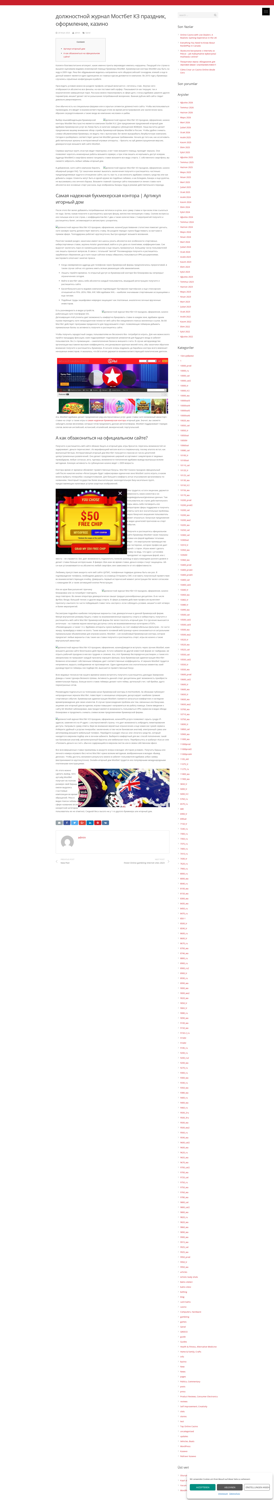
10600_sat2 (185, 679)
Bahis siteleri (186, 1282)
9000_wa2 (185, 993)
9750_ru (184, 1182)
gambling (184, 1316)
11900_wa (185, 779)
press (183, 1391)
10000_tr (184, 385)
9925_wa (184, 1252)
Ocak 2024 (185, 252)
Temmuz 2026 (187, 107)
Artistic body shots (189, 1277)
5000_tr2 (184, 794)
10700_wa (185, 709)
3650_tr (183, 784)
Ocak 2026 (185, 132)
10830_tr (184, 724)
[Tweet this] (74, 822)
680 (182, 809)
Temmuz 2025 (187, 162)
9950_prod (185, 1257)
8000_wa (184, 878)
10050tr (184, 440)
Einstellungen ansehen (258, 1487)
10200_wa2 (185, 520)
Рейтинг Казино (188, 1456)
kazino (183, 1361)
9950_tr (183, 1262)
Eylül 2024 (185, 212)
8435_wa (184, 903)
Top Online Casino (189, 1426)
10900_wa (185, 734)
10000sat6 (185, 415)
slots (182, 1411)
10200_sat (185, 510)
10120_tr (184, 470)
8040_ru (184, 883)
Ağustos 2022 (186, 336)
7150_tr (183, 823)
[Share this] (66, 822)
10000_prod (185, 365)
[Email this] (59, 822)
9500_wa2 (185, 1127)
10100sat (184, 460)
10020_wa (185, 420)
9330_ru (184, 1082)
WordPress (185, 1446)
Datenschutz (234, 1493)
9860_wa (184, 1227)
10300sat (184, 540)
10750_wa (185, 719)
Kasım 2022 (185, 321)
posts (182, 1386)
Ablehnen (229, 1487)
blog (182, 1297)
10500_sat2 (185, 619)
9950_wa (184, 1267)
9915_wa (184, 1242)
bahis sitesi (185, 1287)
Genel (87, 33)
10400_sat (185, 579)
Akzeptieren (202, 1487)
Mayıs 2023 (185, 291)
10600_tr (184, 684)
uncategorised (187, 1431)
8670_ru (184, 943)
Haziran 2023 (186, 286)
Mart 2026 (185, 122)
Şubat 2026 (185, 127)
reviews (184, 1401)
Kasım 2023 (185, 262)
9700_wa (184, 1172)
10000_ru (184, 370)
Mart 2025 (185, 182)
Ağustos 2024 (186, 217)
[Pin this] (97, 822)
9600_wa (184, 1147)
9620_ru (184, 1152)
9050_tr (183, 1003)
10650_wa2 (185, 704)
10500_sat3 (185, 624)
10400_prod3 (186, 575)
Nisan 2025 (185, 177)
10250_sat (185, 530)
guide (183, 1336)
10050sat (184, 435)
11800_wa (185, 774)
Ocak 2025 (185, 192)
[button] (266, 11)
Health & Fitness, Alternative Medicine (198, 1346)
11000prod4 (186, 754)
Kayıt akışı (185, 1480)
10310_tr (184, 545)
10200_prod (185, 500)
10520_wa (185, 644)
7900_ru (184, 868)
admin (77, 33)
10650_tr (184, 694)
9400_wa (184, 1102)
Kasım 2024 (185, 202)
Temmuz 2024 (187, 222)
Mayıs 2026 (185, 117)
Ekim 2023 (185, 266)
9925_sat (184, 1247)
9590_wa (184, 1137)
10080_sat (185, 450)
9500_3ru (184, 1117)
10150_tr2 (185, 485)
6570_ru (184, 804)
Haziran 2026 (186, 112)
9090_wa (184, 1018)
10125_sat (185, 475)
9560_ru (184, 1132)
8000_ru (184, 873)
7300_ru (184, 833)
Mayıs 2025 (185, 172)
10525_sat (185, 649)
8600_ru (184, 933)
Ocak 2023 (185, 311)
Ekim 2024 (185, 207)
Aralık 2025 (185, 137)
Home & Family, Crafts (190, 1351)
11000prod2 (186, 749)
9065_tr (183, 1008)
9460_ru (184, 1107)
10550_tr (184, 664)
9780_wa (184, 1197)
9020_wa (184, 998)
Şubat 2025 (185, 187)
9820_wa (184, 1222)
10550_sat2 (185, 659)
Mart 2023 (185, 301)
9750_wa (184, 1187)
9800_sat (184, 1202)
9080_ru (184, 1013)
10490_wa (185, 609)
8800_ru (184, 958)
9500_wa (184, 1122)
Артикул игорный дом (74, 48)
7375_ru (184, 843)
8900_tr (183, 973)
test (182, 1421)
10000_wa (185, 395)
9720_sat (184, 1177)
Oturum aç (185, 1475)
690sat (183, 819)
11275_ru (184, 769)
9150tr (183, 1038)
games (183, 1321)
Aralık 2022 (185, 316)
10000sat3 (185, 400)
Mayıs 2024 (185, 232)
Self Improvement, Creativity (193, 1406)
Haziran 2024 (186, 227)
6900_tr (183, 814)
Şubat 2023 (185, 306)
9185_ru (184, 1048)
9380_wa (184, 1092)
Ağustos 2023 (186, 276)
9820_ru (184, 1217)
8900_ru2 (184, 968)
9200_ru (184, 1053)
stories (183, 1416)
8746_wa (184, 953)
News (183, 1371)
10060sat (184, 445)
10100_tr (184, 455)
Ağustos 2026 (186, 102)
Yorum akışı (185, 1485)
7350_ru (184, 838)
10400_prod (185, 565)
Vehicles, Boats (187, 1441)
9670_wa (184, 1162)
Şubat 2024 (185, 247)
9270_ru (184, 1067)
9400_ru (184, 1097)
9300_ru (184, 1072)
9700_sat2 (185, 1167)
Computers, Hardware (190, 1311)
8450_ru (184, 908)
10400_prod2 (186, 570)
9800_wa (184, 1212)
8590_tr (183, 928)
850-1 (183, 918)
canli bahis (185, 1302)
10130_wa (185, 480)
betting (183, 1292)
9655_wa (184, 1157)
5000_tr (183, 789)
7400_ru (184, 848)
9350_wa (184, 1087)
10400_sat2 (185, 584)
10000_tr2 (185, 390)
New (182, 1366)
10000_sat (185, 375)
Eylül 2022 (185, 331)
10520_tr (184, 639)
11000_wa (185, 739)
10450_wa (185, 594)
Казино (183, 1451)
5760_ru (184, 799)
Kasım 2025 (185, 142)
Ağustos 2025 (186, 157)
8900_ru (184, 963)
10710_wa (185, 714)
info (182, 1356)
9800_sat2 (185, 1207)
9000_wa (184, 988)
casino (183, 1307)
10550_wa (185, 669)
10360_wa (185, 560)
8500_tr (183, 923)
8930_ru (184, 978)
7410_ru (184, 853)
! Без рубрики (187, 355)
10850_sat (185, 729)
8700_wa (184, 948)
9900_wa (184, 1237)
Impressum (223, 1493)
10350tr (184, 555)
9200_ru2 (184, 1058)
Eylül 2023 (185, 271)
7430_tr (183, 858)
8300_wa (184, 898)
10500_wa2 (185, 634)
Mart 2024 (185, 242)
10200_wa (185, 515)
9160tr (183, 1043)
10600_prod (185, 674)
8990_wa (184, 983)
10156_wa (185, 490)
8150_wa (184, 893)
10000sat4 (185, 405)
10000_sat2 (185, 380)
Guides (183, 1341)
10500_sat (185, 614)
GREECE (184, 1331)
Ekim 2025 (185, 147)
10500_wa (185, 629)
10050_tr (184, 430)
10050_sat (185, 425)
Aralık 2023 (185, 257)
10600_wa (185, 689)
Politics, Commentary (190, 1381)
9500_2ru (184, 1112)
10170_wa (185, 495)
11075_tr (184, 764)
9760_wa (184, 1192)
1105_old (184, 759)
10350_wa (185, 550)
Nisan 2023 (185, 296)
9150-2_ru (185, 1033)
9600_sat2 (185, 1142)
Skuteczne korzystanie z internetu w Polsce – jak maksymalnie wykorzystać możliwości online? (198, 53)
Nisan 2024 (185, 237)
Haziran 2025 (186, 167)
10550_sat (185, 654)
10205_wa (185, 525)
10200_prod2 (186, 505)
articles (183, 1272)
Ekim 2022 (185, 326)
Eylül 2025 (185, 152)
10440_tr (184, 589)
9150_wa (184, 1028)
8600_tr (183, 938)
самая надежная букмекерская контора (106, 420)
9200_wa (184, 1063)
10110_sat (185, 465)
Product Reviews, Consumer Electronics (199, 1396)
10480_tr (184, 604)
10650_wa (185, 699)
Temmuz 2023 (187, 281)
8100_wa (184, 888)
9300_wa (184, 1077)
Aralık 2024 (185, 197)
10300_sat (185, 535)
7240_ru (184, 828)
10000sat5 (185, 410)
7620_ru (184, 863)
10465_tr (184, 599)
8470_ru (184, 913)
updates (184, 1436)
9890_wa (184, 1232)
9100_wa (184, 1023)
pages (183, 1376)
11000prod (185, 744)
